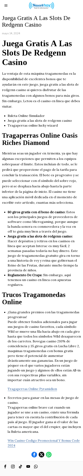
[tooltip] (34, 454)
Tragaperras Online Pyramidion (32, 389)
